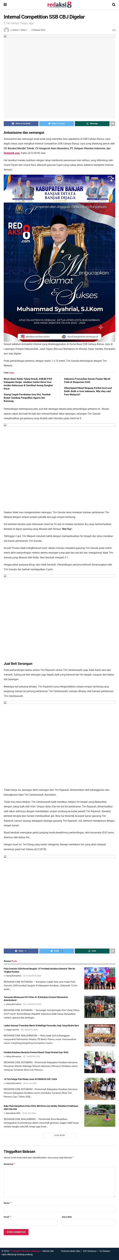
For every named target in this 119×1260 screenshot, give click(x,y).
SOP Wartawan (89, 1251)
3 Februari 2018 (38, 30)
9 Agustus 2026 (30, 1030)
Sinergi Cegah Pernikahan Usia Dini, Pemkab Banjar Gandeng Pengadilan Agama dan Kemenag (27, 397)
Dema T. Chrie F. (20, 30)
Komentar (9, 1164)
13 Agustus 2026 (33, 1004)
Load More (59, 1135)
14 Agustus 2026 (33, 976)
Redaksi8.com (12, 153)
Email (7, 1216)
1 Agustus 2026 (32, 1056)
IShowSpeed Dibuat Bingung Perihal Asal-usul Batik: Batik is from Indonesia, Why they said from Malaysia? (88, 391)
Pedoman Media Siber (70, 1251)
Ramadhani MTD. (13, 1113)
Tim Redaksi (104, 1251)
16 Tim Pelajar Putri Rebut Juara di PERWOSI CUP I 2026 (30, 1079)
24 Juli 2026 (30, 1113)
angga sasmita (12, 1030)
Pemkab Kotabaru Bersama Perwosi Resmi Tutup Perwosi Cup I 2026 (36, 1052)
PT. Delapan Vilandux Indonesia (24, 1251)
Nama (8, 1202)
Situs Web (67, 1217)
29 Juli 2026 (31, 1083)
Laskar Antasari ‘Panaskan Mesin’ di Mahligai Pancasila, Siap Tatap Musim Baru (41, 1025)
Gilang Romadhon (13, 976)
